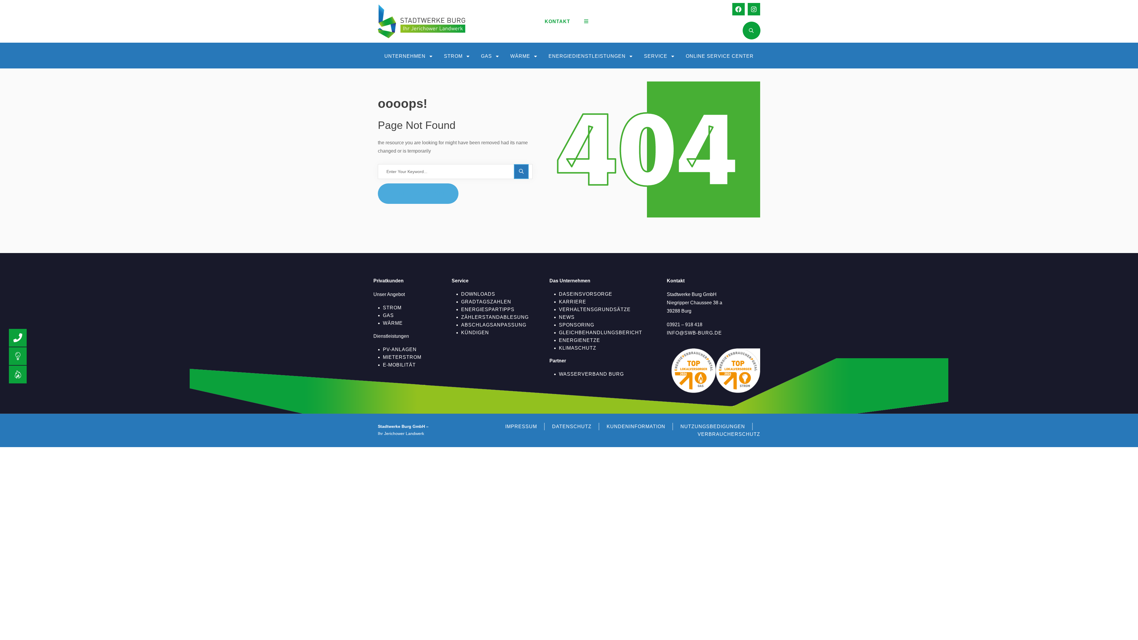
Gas (486, 56)
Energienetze (579, 340)
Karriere (572, 301)
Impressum (521, 426)
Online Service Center (720, 56)
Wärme (520, 56)
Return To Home (423, 193)
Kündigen (475, 332)
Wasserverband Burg (591, 374)
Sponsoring (576, 324)
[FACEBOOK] (738, 9)
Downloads (478, 294)
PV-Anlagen (400, 349)
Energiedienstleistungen (587, 56)
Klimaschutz (577, 348)
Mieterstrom (402, 357)
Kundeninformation (636, 426)
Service (655, 56)
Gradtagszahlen (486, 301)
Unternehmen (405, 56)
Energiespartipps (487, 309)
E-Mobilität (399, 364)
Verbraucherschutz (729, 434)
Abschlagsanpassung (493, 324)
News (567, 317)
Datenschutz (572, 426)
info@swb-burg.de (694, 332)
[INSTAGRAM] (754, 9)
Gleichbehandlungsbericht (600, 332)
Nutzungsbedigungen (712, 426)
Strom (453, 56)
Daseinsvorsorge (585, 294)
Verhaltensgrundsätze (595, 309)
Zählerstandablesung (495, 317)
